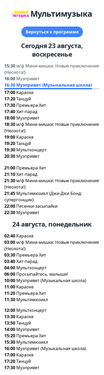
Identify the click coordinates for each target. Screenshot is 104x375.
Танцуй (23, 99)
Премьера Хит (31, 105)
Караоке (25, 92)
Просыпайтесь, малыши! (42, 274)
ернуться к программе (52, 32)
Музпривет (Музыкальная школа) (54, 85)
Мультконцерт (31, 150)
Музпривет (27, 79)
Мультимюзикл (32, 299)
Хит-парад (26, 111)
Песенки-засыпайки (37, 206)
